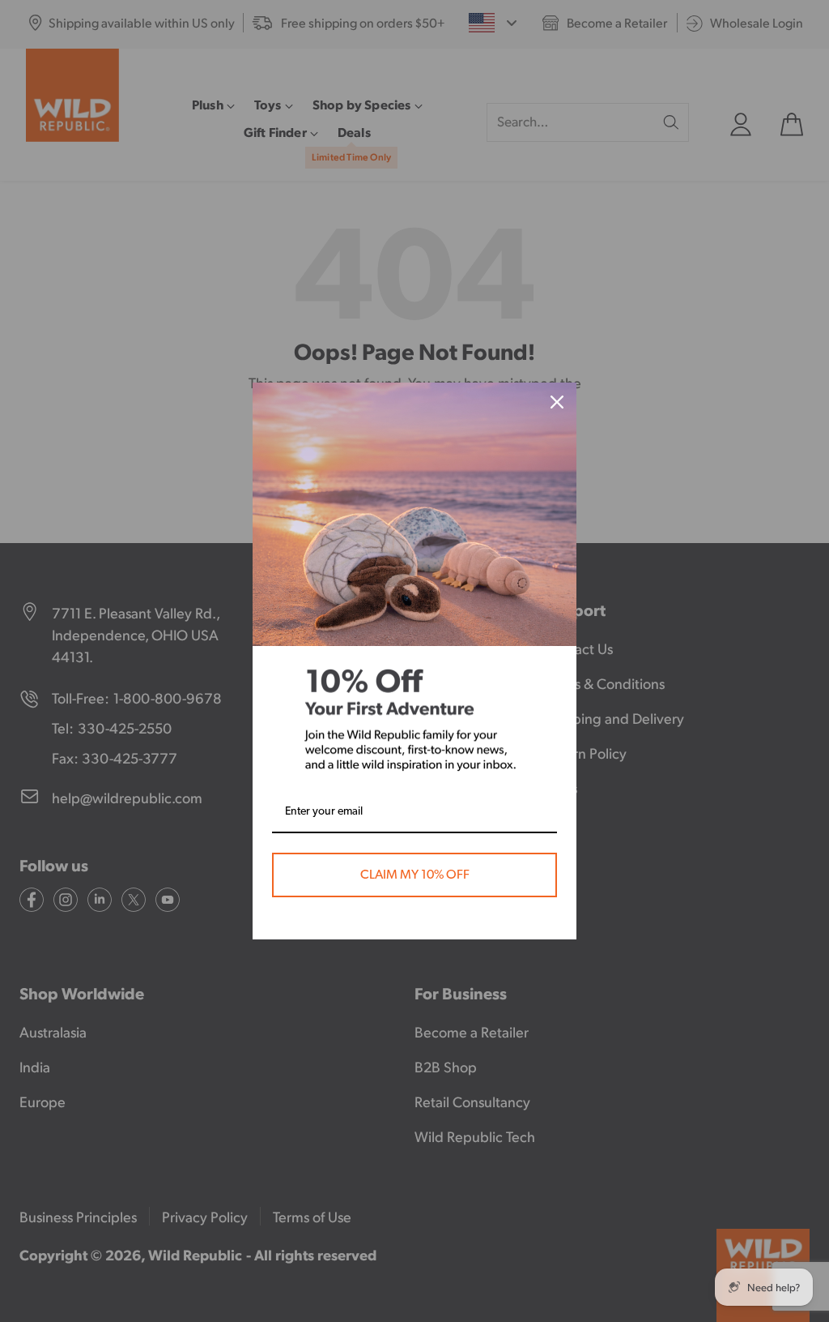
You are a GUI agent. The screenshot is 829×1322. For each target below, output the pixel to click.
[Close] (557, 402)
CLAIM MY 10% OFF (415, 874)
